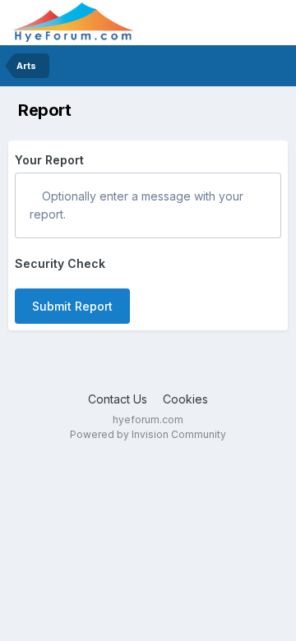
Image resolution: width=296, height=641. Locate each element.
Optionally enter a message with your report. (136, 205)
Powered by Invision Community (148, 434)
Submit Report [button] (72, 306)
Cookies (185, 399)
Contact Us (117, 399)
